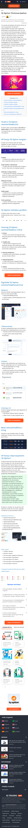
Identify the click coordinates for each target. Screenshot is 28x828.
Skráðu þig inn (5, 813)
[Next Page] (5, 687)
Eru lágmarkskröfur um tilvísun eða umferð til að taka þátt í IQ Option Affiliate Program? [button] (14, 595)
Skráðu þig (13, 813)
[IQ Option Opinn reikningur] (4, 749)
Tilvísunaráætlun (16, 822)
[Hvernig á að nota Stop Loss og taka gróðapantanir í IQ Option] (7, 654)
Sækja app (4, 815)
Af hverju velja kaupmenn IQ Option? (13, 114)
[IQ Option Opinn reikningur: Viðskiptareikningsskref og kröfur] (4, 780)
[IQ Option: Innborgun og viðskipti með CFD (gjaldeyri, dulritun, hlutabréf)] (4, 766)
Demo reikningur (6, 822)
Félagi (3, 817)
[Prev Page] (2, 687)
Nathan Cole (10, 17)
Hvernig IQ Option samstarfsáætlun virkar (14, 106)
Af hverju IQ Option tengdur (10, 102)
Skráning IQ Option (14, 5)
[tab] (14, 589)
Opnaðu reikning (18, 817)
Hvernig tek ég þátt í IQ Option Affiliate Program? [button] (12, 589)
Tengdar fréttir (7, 627)
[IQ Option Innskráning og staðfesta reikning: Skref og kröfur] (19, 635)
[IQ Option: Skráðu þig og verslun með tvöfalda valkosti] (7, 635)
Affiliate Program (15, 811)
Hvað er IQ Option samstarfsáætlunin (13, 100)
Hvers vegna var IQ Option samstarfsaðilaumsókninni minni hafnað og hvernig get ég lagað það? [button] (14, 607)
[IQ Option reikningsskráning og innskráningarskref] (19, 672)
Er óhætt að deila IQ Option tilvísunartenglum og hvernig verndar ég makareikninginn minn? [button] (13, 614)
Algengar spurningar (16, 820)
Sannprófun (11, 815)
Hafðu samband (6, 820)
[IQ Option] (14, 705)
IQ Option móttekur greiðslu (11, 104)
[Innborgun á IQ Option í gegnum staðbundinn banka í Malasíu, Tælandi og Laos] (7, 672)
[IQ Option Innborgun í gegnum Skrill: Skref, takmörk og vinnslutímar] (4, 773)
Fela (17, 98)
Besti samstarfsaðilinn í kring (11, 112)
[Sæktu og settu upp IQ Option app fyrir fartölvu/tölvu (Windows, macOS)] (4, 742)
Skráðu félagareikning (14, 709)
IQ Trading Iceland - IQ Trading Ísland (10, 826)
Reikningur (18, 815)
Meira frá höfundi (19, 627)
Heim (2, 10)
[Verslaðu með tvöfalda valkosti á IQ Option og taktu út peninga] (4, 756)
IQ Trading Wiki (5, 811)
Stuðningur (9, 817)
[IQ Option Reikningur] (19, 654)
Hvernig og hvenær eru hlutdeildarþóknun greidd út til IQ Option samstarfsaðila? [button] (13, 601)
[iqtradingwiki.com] (7, 2)
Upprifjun (19, 813)
